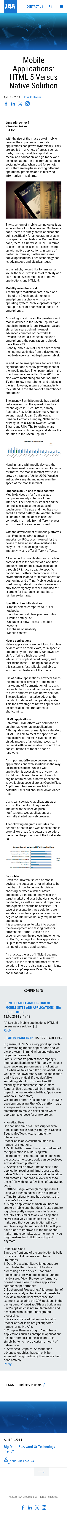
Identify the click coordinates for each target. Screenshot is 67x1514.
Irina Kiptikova (32, 97)
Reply (8, 1030)
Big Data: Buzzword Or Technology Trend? (29, 1449)
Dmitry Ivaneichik (20, 1038)
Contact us (35, 6)
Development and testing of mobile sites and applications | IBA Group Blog (33, 1007)
